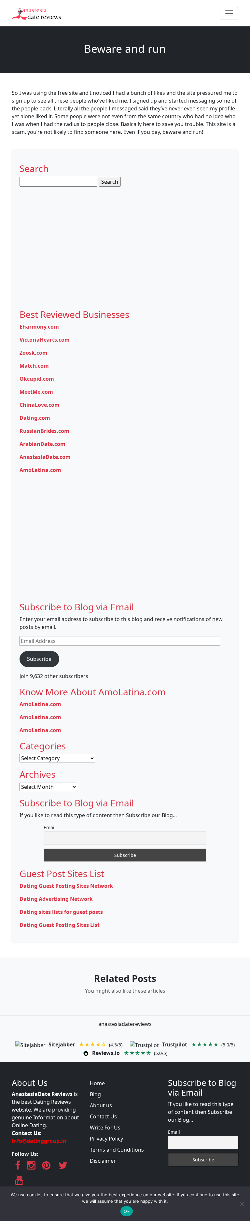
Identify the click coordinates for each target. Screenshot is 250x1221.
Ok (127, 1211)
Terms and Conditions (117, 1149)
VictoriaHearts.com (45, 339)
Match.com (34, 365)
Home (97, 1083)
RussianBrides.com (44, 430)
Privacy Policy (106, 1138)
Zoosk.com (34, 352)
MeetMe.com (36, 391)
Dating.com (35, 417)
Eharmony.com (39, 326)
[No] (242, 1203)
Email (50, 827)
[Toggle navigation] (229, 13)
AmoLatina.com (40, 470)
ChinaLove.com (40, 404)
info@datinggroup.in (39, 1140)
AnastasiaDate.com (45, 457)
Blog (95, 1094)
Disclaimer (103, 1160)
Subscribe (39, 658)
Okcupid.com (37, 378)
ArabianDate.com (42, 443)
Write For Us (105, 1127)
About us (101, 1105)
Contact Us (103, 1116)
